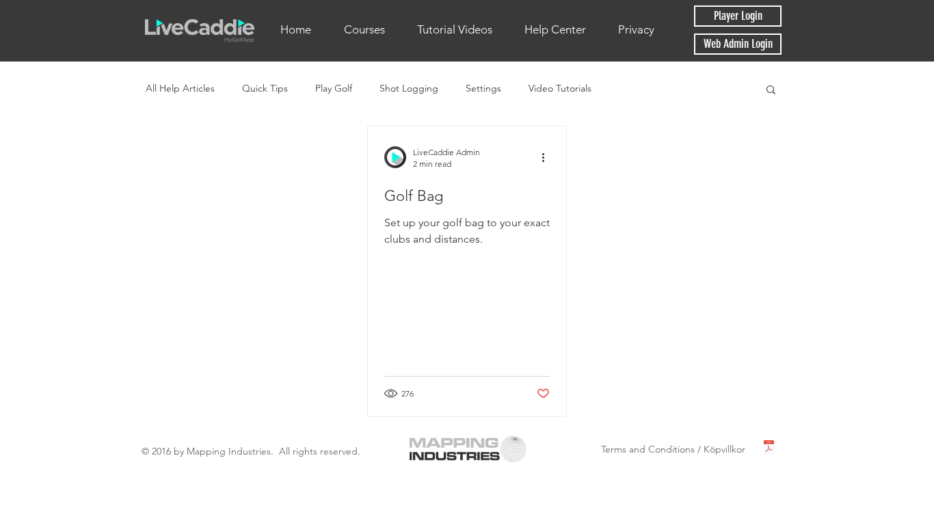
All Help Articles (180, 88)
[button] (770, 90)
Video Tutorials (560, 88)
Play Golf (333, 88)
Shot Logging (408, 88)
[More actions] (547, 157)
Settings (483, 88)
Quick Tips (265, 88)
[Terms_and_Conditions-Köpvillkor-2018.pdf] (769, 448)
